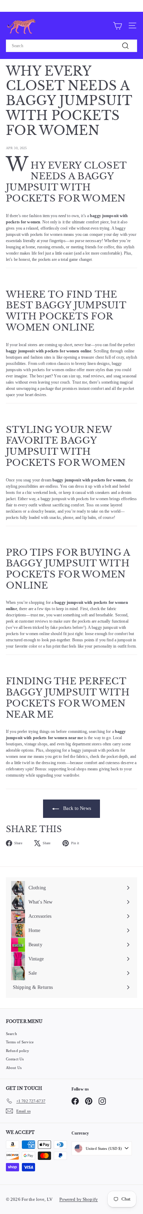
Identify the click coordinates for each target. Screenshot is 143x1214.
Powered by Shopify (78, 1199)
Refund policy (18, 1051)
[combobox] (71, 46)
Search (11, 1034)
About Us (14, 1068)
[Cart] (117, 25)
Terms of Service (20, 1042)
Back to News (76, 808)
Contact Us (15, 1059)
